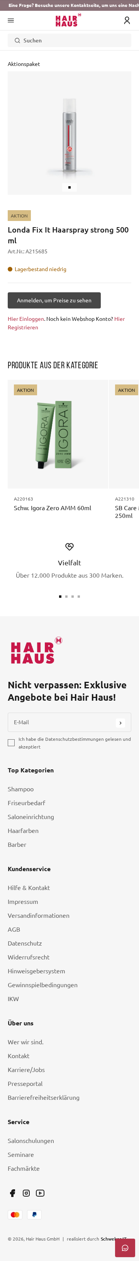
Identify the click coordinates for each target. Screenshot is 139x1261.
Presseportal (25, 1083)
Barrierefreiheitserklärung (44, 1097)
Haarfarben (23, 830)
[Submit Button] (120, 723)
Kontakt (18, 1055)
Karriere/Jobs (26, 1069)
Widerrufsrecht (28, 957)
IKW (13, 998)
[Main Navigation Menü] (11, 20)
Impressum (23, 901)
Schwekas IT (114, 1238)
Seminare (21, 1154)
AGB (14, 929)
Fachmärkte (24, 1168)
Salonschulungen (31, 1140)
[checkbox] (11, 742)
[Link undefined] (12, 1193)
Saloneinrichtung (31, 816)
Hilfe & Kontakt (29, 887)
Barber (17, 844)
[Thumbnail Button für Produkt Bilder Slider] (69, 187)
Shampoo (21, 789)
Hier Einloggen (26, 319)
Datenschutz (25, 943)
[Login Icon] (127, 20)
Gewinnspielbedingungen (43, 984)
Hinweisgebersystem (36, 971)
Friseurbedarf (26, 802)
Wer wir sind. (26, 1041)
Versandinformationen (39, 915)
